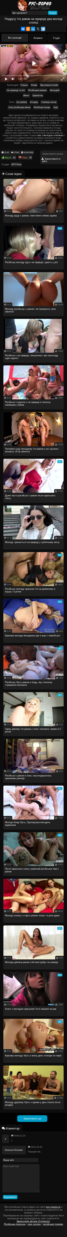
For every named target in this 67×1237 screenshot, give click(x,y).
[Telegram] (43, 29)
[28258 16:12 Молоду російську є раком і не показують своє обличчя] (33, 317)
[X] (38, 29)
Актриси (38, 38)
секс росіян (34, 1224)
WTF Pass (16, 164)
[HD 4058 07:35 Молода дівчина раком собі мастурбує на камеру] (33, 970)
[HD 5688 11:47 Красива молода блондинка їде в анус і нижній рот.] (33, 643)
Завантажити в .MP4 (50, 160)
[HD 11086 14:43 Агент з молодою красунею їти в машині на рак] (33, 1017)
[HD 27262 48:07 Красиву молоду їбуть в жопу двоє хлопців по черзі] (33, 1063)
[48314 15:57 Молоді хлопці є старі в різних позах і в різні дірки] (33, 923)
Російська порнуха (14, 1224)
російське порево (53, 1224)
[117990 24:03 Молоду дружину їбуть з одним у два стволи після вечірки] (33, 1110)
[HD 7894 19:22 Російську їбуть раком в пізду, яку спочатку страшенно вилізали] (33, 690)
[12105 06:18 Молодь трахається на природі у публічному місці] (33, 550)
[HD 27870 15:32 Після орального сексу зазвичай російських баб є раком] (33, 877)
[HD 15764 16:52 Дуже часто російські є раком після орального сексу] (33, 503)
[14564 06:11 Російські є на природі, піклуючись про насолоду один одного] (33, 363)
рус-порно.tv (53, 1206)
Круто (7, 157)
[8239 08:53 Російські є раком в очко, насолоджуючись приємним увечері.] (33, 783)
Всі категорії (15, 37)
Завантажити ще (32, 1118)
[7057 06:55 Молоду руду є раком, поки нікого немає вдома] (33, 223)
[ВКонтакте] (23, 29)
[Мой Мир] (33, 29)
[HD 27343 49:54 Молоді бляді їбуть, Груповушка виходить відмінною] (33, 830)
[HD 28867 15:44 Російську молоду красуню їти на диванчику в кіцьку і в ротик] (33, 597)
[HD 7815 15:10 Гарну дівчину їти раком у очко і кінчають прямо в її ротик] (33, 737)
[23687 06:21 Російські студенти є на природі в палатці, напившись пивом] (33, 410)
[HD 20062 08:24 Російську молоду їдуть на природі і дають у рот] (33, 270)
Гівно (24, 157)
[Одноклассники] (28, 29)
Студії (56, 38)
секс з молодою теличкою (50, 135)
